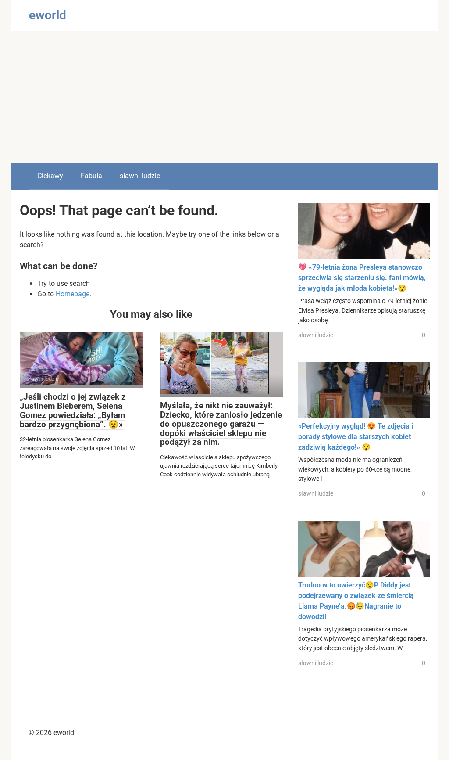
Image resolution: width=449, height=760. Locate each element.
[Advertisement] (224, 97)
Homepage (72, 294)
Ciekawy (50, 176)
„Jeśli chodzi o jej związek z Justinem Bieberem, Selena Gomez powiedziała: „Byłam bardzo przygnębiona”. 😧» (73, 410)
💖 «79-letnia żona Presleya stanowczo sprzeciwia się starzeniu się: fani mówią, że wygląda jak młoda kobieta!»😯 (362, 277)
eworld (47, 15)
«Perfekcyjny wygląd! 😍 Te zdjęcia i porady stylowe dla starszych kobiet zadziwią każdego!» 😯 (355, 436)
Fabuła (91, 176)
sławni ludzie (140, 176)
